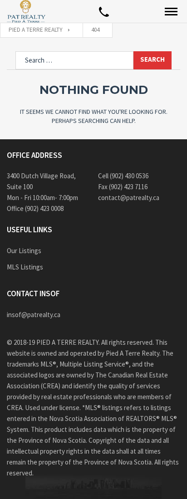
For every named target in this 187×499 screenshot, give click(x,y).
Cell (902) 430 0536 (123, 175)
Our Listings (24, 250)
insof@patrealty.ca (33, 314)
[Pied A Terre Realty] (26, 11)
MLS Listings (25, 267)
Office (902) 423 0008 (35, 208)
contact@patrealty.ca (128, 197)
